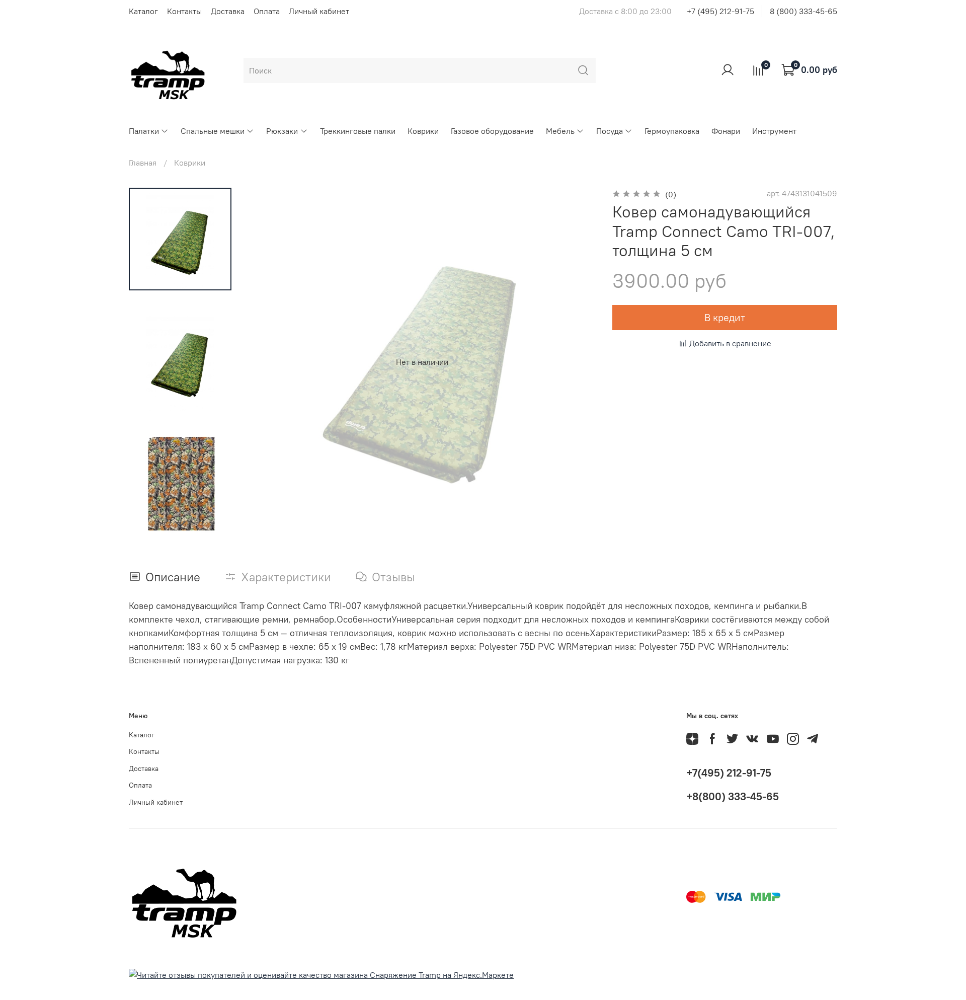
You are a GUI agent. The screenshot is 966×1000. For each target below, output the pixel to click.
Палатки (144, 131)
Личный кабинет (319, 11)
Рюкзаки (282, 131)
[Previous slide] (268, 362)
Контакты (184, 11)
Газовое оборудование (492, 131)
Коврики (423, 131)
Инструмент (774, 131)
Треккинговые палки (357, 131)
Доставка (228, 11)
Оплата (267, 11)
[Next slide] (180, 523)
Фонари (725, 131)
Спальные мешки (213, 131)
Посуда (609, 131)
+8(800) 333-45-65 (732, 796)
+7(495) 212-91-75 (728, 773)
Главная (142, 163)
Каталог (143, 11)
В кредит (724, 317)
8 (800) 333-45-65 (803, 11)
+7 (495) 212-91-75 (720, 11)
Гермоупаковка (672, 131)
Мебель (560, 131)
